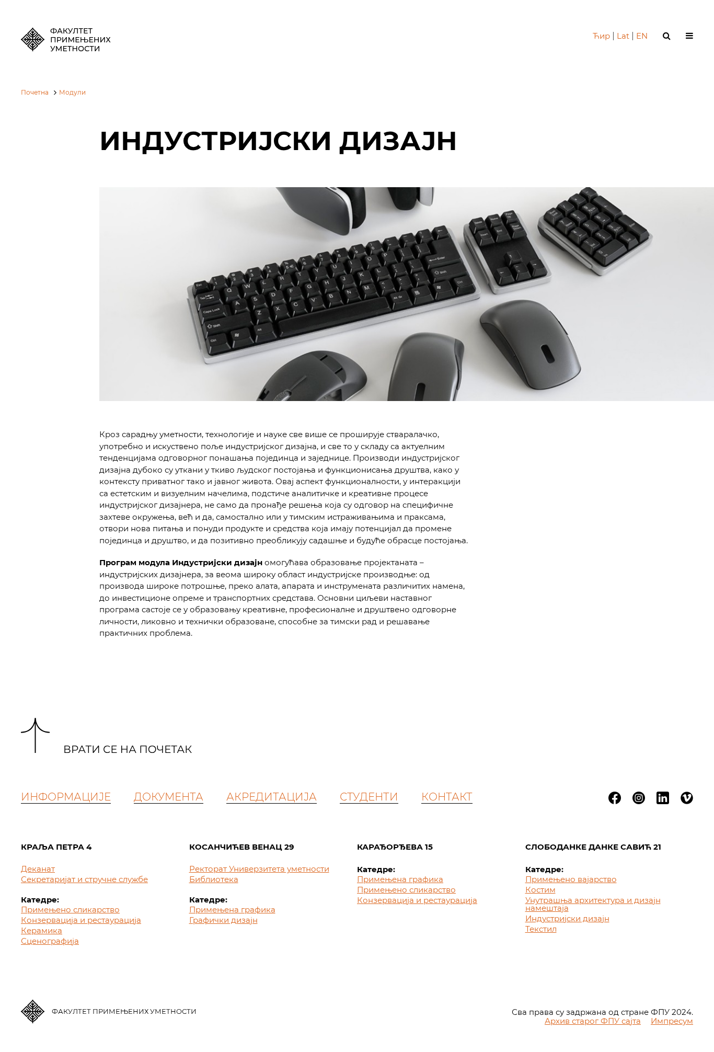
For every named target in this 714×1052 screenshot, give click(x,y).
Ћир (601, 36)
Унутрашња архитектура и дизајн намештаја (593, 904)
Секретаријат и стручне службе (84, 879)
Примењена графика (232, 909)
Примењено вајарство (571, 879)
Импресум (672, 1021)
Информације (66, 797)
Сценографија (50, 941)
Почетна (35, 92)
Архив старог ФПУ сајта (593, 1021)
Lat (623, 36)
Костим (540, 890)
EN (642, 36)
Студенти (369, 797)
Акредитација (271, 797)
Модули (72, 92)
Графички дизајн (223, 920)
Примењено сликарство (70, 909)
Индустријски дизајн (567, 918)
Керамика (41, 930)
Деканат (38, 869)
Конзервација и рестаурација (81, 920)
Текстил (541, 929)
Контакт (447, 797)
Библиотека (213, 879)
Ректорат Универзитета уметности (259, 869)
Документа (168, 797)
